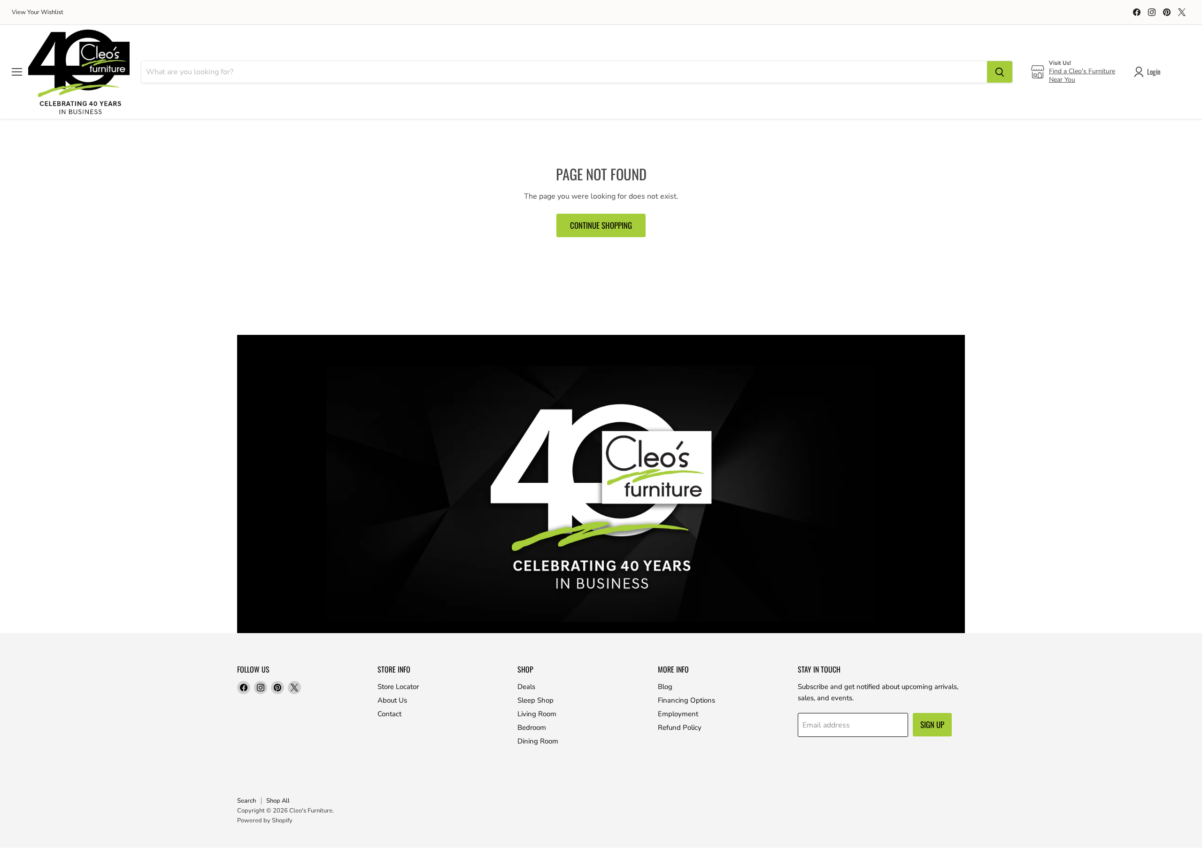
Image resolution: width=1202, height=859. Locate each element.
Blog (665, 686)
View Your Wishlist (37, 12)
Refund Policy (679, 727)
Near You (1062, 79)
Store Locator (398, 686)
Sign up (932, 724)
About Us (392, 700)
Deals (526, 686)
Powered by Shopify (265, 820)
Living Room (536, 714)
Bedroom (531, 727)
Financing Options (686, 700)
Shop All (278, 801)
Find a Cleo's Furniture (1082, 71)
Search (246, 801)
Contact (389, 714)
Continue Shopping (601, 225)
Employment (678, 714)
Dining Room (537, 741)
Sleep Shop (535, 700)
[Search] (999, 72)
